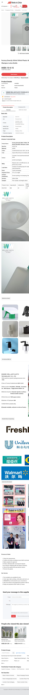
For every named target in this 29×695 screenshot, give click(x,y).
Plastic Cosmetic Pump (22, 682)
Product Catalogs (21, 653)
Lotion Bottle (24, 10)
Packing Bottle (17, 10)
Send (13, 616)
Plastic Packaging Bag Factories (10, 678)
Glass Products (4, 658)
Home (2, 10)
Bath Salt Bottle (17, 655)
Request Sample (24, 77)
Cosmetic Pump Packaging (8, 682)
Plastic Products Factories (8, 675)
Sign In (3, 100)
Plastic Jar (16, 660)
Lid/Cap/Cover (4, 660)
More (2, 684)
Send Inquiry (14, 74)
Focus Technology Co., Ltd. (18, 689)
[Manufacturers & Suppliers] (14, 2)
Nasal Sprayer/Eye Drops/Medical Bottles (7, 655)
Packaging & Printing (9, 10)
